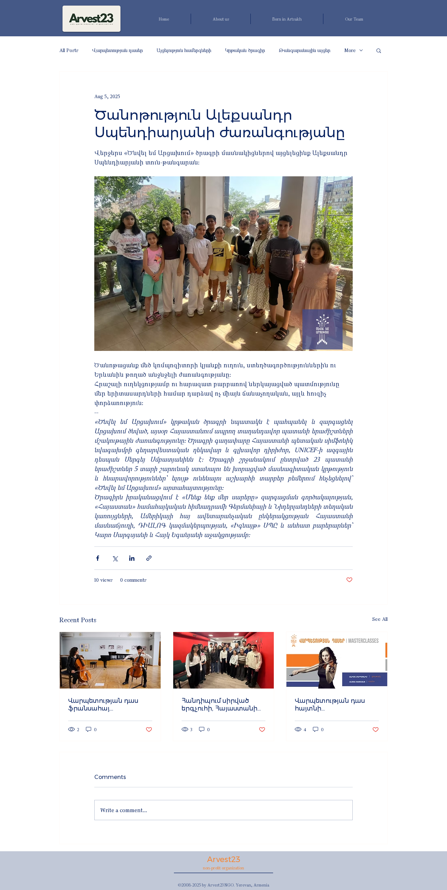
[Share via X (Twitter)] (114, 558)
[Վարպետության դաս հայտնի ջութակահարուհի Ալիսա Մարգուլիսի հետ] (336, 660)
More (350, 50)
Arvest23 (223, 859)
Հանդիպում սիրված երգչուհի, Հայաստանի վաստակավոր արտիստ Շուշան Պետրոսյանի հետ (222, 704)
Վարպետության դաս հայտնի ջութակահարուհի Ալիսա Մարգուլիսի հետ (336, 704)
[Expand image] (223, 263)
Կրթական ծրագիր (245, 50)
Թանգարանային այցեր (304, 50)
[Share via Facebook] (97, 558)
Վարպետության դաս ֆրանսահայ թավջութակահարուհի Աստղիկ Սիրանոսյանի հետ (107, 704)
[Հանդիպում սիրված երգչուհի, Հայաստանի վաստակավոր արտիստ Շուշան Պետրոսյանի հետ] (223, 660)
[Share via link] (149, 558)
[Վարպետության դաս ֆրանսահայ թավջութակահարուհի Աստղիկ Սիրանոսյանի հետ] (110, 660)
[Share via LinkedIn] (132, 558)
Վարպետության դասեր (117, 50)
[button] (378, 50)
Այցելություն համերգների (184, 50)
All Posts (68, 50)
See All (380, 619)
